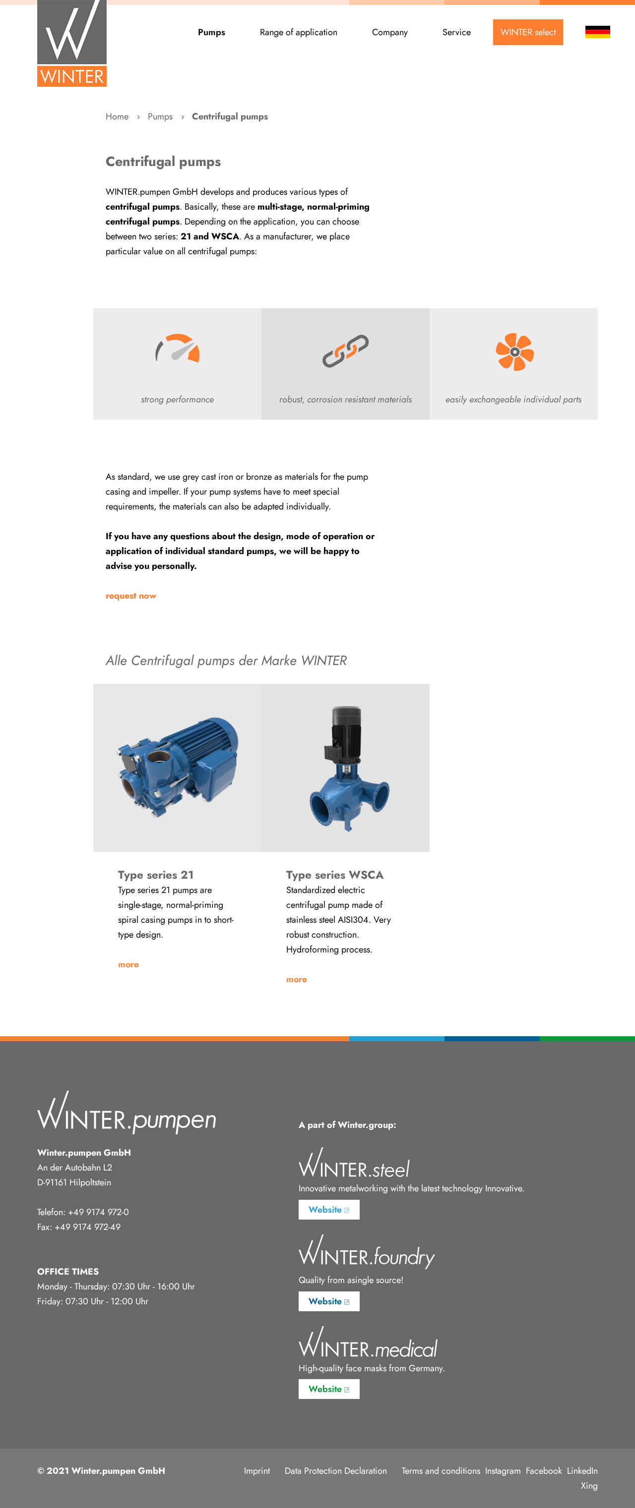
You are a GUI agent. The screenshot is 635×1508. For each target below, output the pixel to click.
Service (457, 32)
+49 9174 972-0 (98, 1212)
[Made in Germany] (72, 43)
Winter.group (365, 1124)
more (128, 964)
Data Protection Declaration (336, 1470)
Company (390, 32)
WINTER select (528, 32)
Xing (589, 1485)
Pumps (211, 32)
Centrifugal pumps (230, 116)
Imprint (257, 1470)
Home (117, 116)
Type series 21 (177, 768)
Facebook (544, 1470)
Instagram (503, 1470)
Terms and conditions (441, 1470)
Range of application (298, 32)
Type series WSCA (345, 768)
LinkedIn (582, 1470)
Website (325, 1209)
